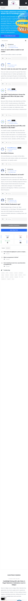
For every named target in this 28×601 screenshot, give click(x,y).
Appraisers (10, 150)
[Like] (5, 44)
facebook (20, 274)
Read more (3, 597)
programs (9, 278)
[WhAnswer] (14, 3)
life (19, 276)
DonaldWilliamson (12, 147)
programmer (3, 278)
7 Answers (8, 253)
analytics (3, 272)
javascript (11, 276)
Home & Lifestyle (11, 66)
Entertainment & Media (12, 201)
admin (9, 63)
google (2, 276)
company (11, 272)
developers (21, 272)
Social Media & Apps (12, 172)
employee (7, 274)
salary (13, 278)
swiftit (9, 89)
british (7, 272)
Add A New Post (14, 230)
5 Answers (8, 259)
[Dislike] (5, 48)
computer (16, 272)
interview (6, 276)
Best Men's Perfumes (7, 153)
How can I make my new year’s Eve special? (14, 69)
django (2, 274)
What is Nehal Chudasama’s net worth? (12, 174)
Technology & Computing (13, 47)
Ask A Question (23, 8)
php (22, 276)
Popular (3, 248)
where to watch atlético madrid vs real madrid (12, 50)
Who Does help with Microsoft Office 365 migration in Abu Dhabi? (13, 126)
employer (11, 274)
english (16, 274)
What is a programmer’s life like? (11, 257)
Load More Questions (14, 225)
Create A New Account (9, 35)
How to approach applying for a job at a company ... (15, 251)
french (24, 274)
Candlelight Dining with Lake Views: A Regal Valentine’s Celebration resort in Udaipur (14, 583)
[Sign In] (26, 3)
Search (3, 8)
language (16, 276)
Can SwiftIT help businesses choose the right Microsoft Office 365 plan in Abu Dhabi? (13, 96)
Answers (8, 248)
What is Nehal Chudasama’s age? (10, 204)
